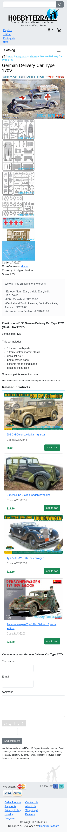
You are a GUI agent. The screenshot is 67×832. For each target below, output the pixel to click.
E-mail (5, 676)
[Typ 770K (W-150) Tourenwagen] (33, 534)
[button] (44, 30)
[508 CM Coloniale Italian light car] (33, 411)
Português (9, 38)
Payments (10, 806)
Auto (10, 56)
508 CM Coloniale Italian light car (26, 434)
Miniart (33, 56)
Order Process (13, 802)
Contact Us (31, 802)
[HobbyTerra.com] (33, 14)
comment (7, 692)
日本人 (7, 34)
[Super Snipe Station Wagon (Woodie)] (33, 472)
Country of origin (12, 270)
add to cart (52, 447)
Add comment (12, 741)
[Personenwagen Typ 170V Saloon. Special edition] (33, 599)
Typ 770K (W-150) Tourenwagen (25, 558)
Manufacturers (11, 266)
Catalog (9, 50)
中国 (5, 42)
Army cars (21, 56)
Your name (8, 661)
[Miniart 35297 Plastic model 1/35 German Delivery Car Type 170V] (33, 96)
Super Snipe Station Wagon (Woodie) (28, 495)
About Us (30, 806)
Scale (5, 274)
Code (5, 262)
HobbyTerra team (49, 826)
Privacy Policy (13, 810)
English (7, 30)
